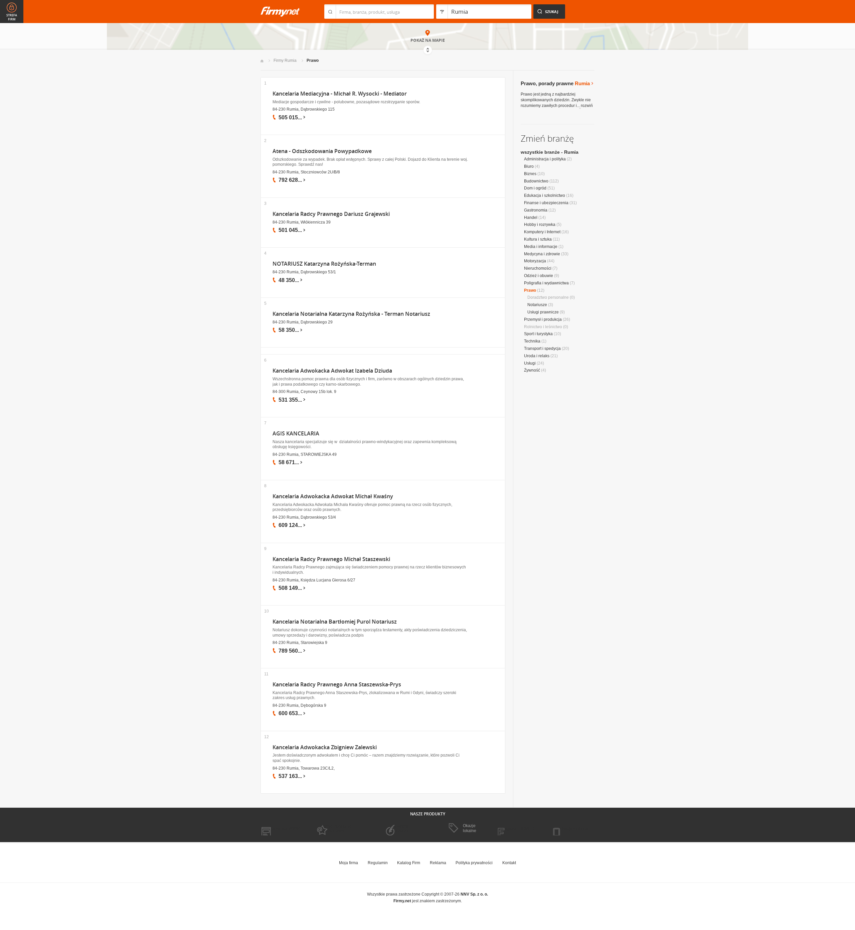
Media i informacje (540, 246)
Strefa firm (11, 17)
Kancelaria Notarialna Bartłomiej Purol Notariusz (335, 621)
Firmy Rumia (285, 60)
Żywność (532, 370)
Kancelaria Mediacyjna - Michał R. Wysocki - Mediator (340, 93)
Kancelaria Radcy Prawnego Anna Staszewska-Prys (337, 684)
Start (262, 60)
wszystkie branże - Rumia (549, 152)
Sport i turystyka (538, 333)
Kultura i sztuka (538, 239)
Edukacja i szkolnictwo (544, 195)
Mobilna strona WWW (280, 828)
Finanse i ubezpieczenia (546, 203)
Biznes (530, 173)
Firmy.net (280, 11)
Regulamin (378, 862)
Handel (530, 217)
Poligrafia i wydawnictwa (546, 283)
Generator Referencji (399, 828)
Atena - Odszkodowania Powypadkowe (322, 151)
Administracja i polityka (545, 159)
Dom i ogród (535, 188)
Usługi (530, 363)
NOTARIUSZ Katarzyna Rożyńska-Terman (324, 263)
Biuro (529, 166)
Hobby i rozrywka (539, 224)
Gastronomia (535, 210)
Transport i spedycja (542, 348)
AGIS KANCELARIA (296, 433)
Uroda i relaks (536, 356)
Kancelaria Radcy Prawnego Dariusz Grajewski (331, 214)
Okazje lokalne (469, 828)
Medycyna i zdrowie (542, 254)
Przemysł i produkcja (543, 319)
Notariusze (537, 304)
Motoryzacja (535, 261)
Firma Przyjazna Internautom (336, 828)
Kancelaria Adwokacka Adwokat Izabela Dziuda (332, 370)
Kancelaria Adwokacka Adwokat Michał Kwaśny (333, 496)
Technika (532, 341)
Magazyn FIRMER (517, 828)
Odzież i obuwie (538, 275)
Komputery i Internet (542, 232)
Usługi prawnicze (543, 312)
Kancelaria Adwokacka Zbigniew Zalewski (325, 747)
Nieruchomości (537, 268)
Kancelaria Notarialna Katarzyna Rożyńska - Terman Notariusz (351, 313)
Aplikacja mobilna (572, 828)
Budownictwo (536, 181)
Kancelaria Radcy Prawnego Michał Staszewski (331, 559)
